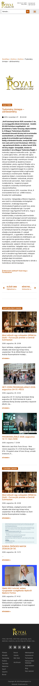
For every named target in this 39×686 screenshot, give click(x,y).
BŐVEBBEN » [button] (6, 358)
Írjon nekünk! (29, 671)
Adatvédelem (29, 665)
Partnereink (29, 658)
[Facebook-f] (10, 647)
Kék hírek (17, 658)
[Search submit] (27, 11)
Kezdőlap (5, 59)
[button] (34, 11)
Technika (5, 663)
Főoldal (4, 652)
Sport (4, 669)
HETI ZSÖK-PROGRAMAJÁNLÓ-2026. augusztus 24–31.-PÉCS (19, 388)
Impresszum (29, 655)
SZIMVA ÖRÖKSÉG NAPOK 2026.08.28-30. (14, 547)
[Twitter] (24, 647)
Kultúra (13, 59)
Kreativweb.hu (22, 684)
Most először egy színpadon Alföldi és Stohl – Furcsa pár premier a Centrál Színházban (19, 337)
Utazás (16, 655)
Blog (26, 668)
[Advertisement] (19, 37)
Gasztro (4, 672)
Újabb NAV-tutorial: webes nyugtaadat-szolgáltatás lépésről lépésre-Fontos (17, 590)
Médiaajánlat (29, 652)
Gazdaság (5, 658)
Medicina (5, 666)
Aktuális (4, 655)
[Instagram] (19, 647)
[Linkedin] (15, 647)
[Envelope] (28, 647)
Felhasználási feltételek (29, 662)
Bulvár (4, 674)
